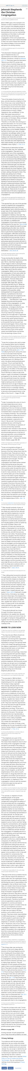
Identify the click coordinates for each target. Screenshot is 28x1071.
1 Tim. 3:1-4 (15, 729)
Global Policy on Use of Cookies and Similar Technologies (14, 1058)
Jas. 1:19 (12, 977)
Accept (4, 1068)
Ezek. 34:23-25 (11, 592)
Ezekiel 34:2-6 (11, 503)
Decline (10, 1068)
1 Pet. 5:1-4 (21, 144)
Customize (18, 1068)
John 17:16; (20, 350)
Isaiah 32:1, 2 (4, 944)
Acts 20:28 (23, 224)
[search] (26, 2)
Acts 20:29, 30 (14, 250)
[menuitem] (2, 2)
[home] (2, 2)
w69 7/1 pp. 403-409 (10, 5)
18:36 (2, 352)
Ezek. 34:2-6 (15, 568)
